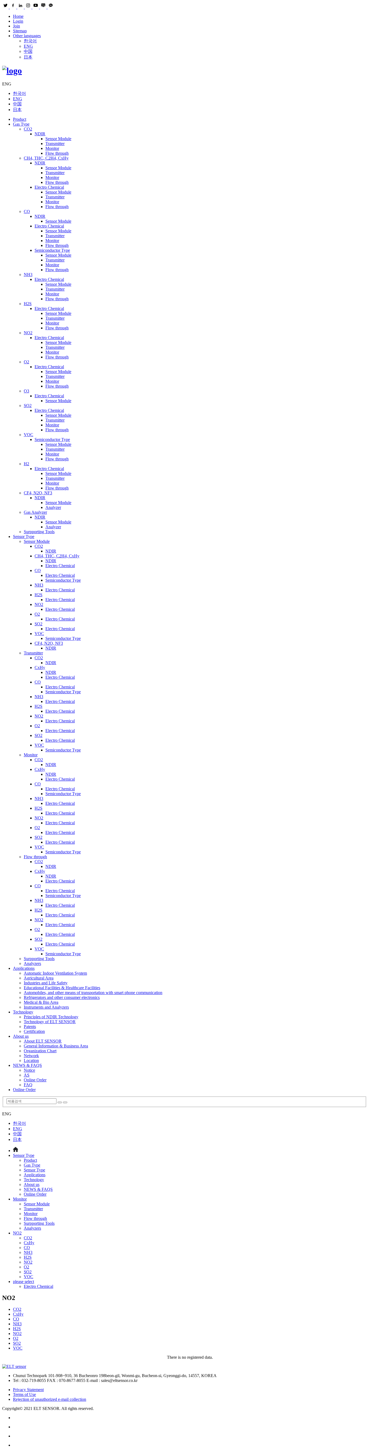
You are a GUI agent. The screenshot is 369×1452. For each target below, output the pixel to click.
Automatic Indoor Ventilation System (55, 973)
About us (21, 1036)
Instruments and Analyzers (46, 1007)
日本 (28, 57)
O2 (26, 362)
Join (16, 26)
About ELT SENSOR (43, 1041)
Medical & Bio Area (41, 1002)
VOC (28, 434)
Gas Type (21, 124)
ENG (28, 46)
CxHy (40, 667)
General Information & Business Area (56, 1046)
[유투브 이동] (190, 1436)
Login (18, 21)
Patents (30, 1026)
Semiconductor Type (52, 250)
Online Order (35, 1080)
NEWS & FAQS (27, 1065)
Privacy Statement (28, 1389)
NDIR (40, 134)
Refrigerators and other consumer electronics (62, 997)
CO (27, 211)
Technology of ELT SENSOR (50, 1021)
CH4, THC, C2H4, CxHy (46, 158)
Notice (29, 1070)
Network (31, 1055)
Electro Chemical (49, 187)
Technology (23, 1012)
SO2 (28, 405)
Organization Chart (40, 1051)
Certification (34, 1031)
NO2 (28, 332)
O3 (26, 391)
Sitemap (20, 31)
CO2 (28, 129)
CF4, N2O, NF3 (38, 493)
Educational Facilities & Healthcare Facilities (62, 987)
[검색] (60, 1102)
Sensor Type (23, 536)
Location (31, 1060)
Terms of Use (24, 1394)
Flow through (57, 153)
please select (23, 1281)
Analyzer (53, 507)
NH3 (28, 274)
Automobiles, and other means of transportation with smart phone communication (93, 992)
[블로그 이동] (190, 1427)
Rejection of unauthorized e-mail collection (49, 1399)
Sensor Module (58, 138)
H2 (26, 463)
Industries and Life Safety (46, 983)
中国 (28, 51)
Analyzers (32, 963)
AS (26, 1075)
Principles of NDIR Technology (51, 1017)
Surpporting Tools (39, 531)
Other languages (27, 35)
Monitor (52, 148)
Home (18, 16)
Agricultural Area (38, 978)
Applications (24, 968)
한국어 (30, 41)
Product (19, 119)
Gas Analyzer (35, 512)
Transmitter (55, 143)
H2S (28, 303)
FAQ (28, 1084)
